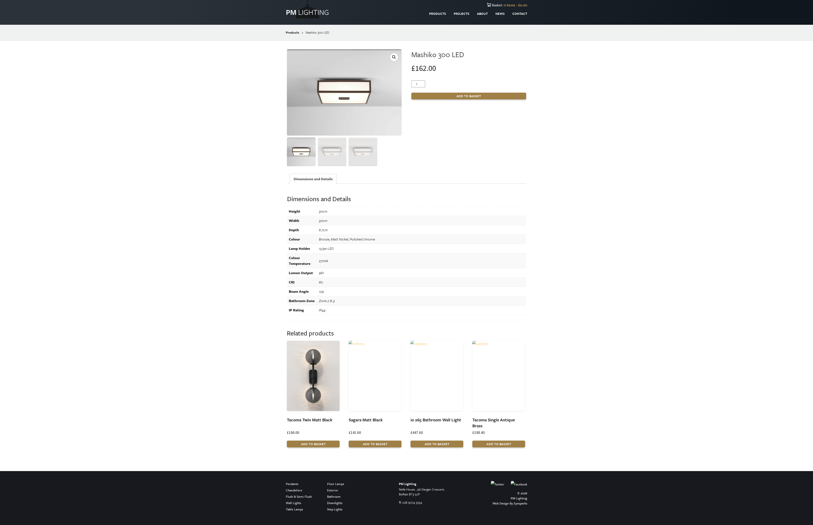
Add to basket (468, 96)
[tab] (313, 179)
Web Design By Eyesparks (509, 503)
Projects (461, 13)
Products (437, 13)
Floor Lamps (335, 483)
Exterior (332, 490)
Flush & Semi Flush (299, 496)
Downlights (334, 502)
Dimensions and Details (313, 178)
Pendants (292, 483)
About (482, 13)
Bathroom (334, 496)
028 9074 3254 (412, 502)
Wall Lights (293, 502)
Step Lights (334, 509)
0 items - (515, 5)
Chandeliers (294, 490)
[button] (394, 57)
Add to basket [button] (313, 444)
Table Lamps (294, 509)
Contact (519, 13)
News (500, 13)
